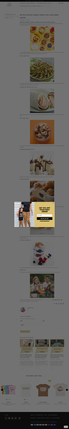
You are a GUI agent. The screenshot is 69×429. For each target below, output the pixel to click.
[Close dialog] (53, 203)
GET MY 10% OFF (45, 218)
